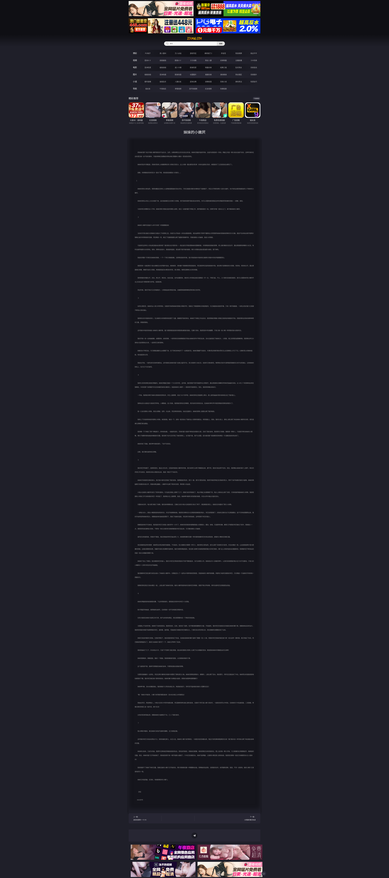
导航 (135, 88)
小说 (135, 81)
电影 (135, 67)
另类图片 (254, 74)
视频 (135, 60)
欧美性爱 (193, 67)
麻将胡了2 (208, 53)
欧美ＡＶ (178, 60)
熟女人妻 (208, 60)
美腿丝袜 (208, 74)
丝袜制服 (223, 60)
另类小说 (223, 82)
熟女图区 (238, 74)
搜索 (220, 43)
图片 (135, 74)
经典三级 (223, 67)
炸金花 (223, 53)
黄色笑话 (238, 82)
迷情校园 (208, 82)
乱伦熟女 (238, 67)
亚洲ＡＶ (148, 60)
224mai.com (194, 38)
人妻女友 (178, 82)
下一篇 (250, 818)
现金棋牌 (238, 53)
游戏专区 (193, 53)
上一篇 (139, 818)
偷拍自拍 (163, 67)
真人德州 (163, 53)
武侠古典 (193, 82)
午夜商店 (163, 89)
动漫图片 (193, 74)
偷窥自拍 (148, 74)
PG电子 (148, 53)
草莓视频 (178, 89)
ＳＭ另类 (254, 60)
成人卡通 (178, 67)
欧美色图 (178, 74)
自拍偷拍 (163, 60)
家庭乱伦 (163, 82)
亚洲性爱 (148, 67)
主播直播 (238, 60)
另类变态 (254, 67)
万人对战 (178, 53)
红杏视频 (208, 89)
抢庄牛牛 (254, 53)
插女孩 (147, 89)
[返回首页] (263, 873)
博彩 (135, 53)
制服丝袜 (208, 67)
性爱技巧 (254, 82)
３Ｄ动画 (193, 60)
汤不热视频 (193, 89)
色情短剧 (223, 89)
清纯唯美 (223, 74)
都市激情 (148, 82)
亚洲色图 (163, 74)
